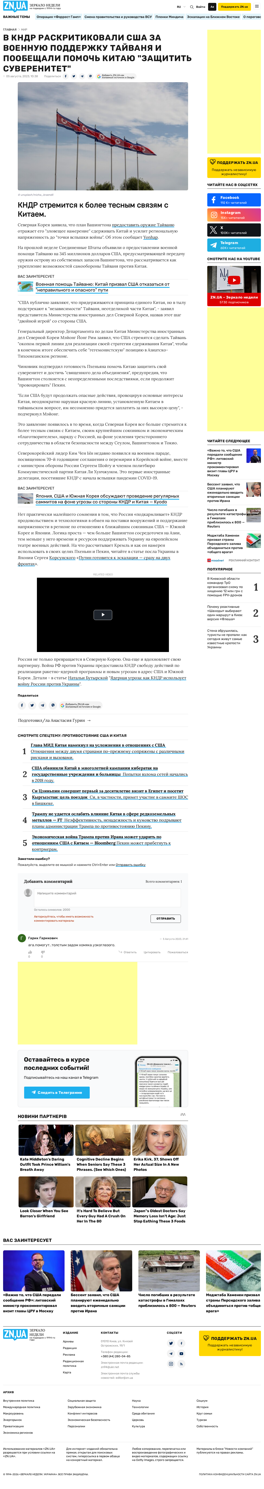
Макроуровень (13, 1413)
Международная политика (21, 1407)
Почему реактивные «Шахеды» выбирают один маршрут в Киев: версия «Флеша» (225, 613)
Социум (202, 1400)
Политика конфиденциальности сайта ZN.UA (230, 1474)
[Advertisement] (77, 1003)
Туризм (202, 1420)
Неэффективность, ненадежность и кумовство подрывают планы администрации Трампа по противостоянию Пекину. (107, 820)
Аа (212, 6)
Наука (136, 1400)
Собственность (207, 1426)
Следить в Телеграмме (60, 1092)
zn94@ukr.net (110, 1367)
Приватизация (13, 1426)
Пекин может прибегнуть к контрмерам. (101, 843)
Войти (200, 7)
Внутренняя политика (18, 1400)
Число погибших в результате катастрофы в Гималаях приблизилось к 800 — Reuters (226, 518)
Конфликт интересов (82, 1413)
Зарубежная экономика (84, 1407)
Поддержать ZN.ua (234, 6)
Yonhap (150, 237)
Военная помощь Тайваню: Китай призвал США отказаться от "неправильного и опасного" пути (103, 287)
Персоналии (76, 1426)
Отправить (166, 918)
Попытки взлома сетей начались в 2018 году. (110, 774)
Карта (67, 1372)
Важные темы (16, 17)
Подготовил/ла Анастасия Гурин (51, 720)
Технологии (140, 1407)
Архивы (68, 1341)
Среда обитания (143, 1413)
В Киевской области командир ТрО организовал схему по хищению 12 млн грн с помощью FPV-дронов (225, 587)
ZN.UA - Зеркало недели (234, 297)
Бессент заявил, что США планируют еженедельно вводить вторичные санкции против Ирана (225, 492)
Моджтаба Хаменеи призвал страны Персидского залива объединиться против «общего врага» (225, 543)
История (203, 1407)
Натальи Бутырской (88, 677)
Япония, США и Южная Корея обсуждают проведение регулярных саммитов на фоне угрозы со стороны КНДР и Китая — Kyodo (107, 499)
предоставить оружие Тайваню (143, 224)
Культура (138, 1426)
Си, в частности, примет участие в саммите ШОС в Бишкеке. (110, 797)
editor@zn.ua (124, 1378)
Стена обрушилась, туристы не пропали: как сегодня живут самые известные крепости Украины (227, 639)
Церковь (138, 1420)
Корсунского (62, 557)
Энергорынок (12, 1420)
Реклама (69, 1354)
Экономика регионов (18, 1432)
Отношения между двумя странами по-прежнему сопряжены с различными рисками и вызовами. (107, 751)
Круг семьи (204, 1413)
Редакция (70, 1348)
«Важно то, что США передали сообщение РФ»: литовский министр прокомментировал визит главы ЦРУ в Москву (224, 462)
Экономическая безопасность (89, 1420)
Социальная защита (82, 1400)
